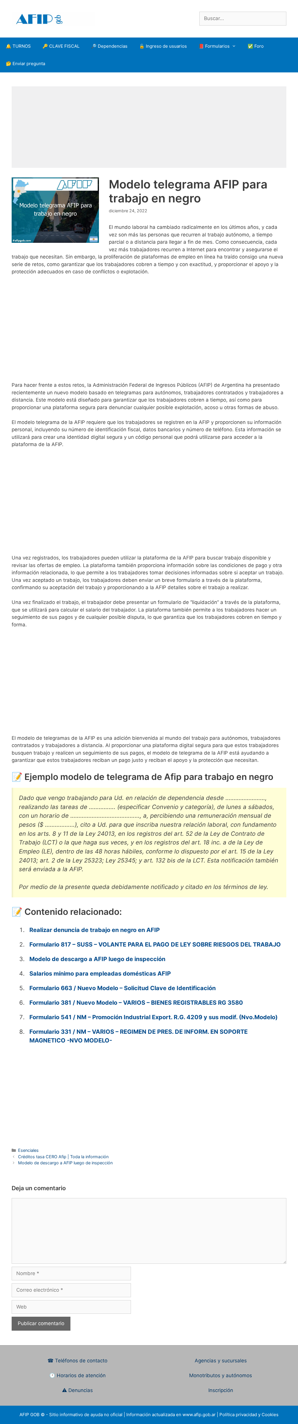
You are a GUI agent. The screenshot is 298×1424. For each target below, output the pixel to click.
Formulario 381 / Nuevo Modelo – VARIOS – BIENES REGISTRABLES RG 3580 (136, 1002)
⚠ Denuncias (77, 1390)
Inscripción (220, 1390)
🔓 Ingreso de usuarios (163, 46)
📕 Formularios (214, 46)
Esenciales (28, 1150)
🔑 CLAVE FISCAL (60, 46)
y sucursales (232, 1361)
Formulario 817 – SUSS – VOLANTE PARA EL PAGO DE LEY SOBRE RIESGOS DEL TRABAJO (155, 944)
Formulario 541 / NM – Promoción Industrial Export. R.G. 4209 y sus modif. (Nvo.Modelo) (153, 1017)
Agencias (206, 1361)
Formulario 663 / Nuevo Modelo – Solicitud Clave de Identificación (122, 988)
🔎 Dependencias (109, 46)
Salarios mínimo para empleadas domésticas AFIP (100, 973)
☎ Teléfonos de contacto (77, 1361)
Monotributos (204, 1375)
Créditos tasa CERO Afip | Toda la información (63, 1156)
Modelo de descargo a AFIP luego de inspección (97, 959)
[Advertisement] (149, 127)
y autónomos (237, 1375)
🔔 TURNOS (18, 46)
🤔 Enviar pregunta (25, 63)
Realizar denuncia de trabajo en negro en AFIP (94, 929)
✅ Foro (256, 46)
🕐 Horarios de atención (77, 1375)
